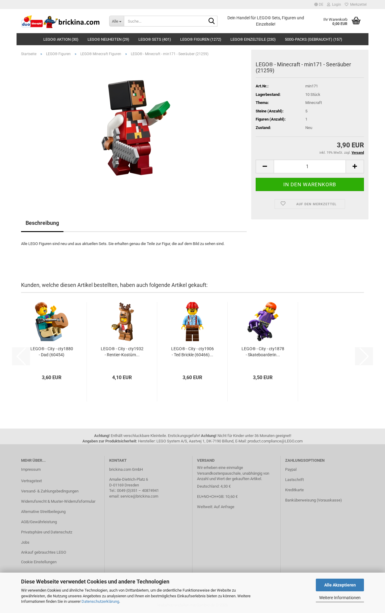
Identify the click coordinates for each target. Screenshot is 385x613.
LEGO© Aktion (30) (61, 39)
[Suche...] (211, 21)
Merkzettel (357, 4)
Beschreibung (42, 223)
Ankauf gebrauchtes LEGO (43, 552)
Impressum (31, 469)
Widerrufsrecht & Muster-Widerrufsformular (58, 501)
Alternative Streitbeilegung (43, 511)
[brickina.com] (60, 21)
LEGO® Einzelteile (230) (253, 39)
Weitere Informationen (340, 597)
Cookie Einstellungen (39, 562)
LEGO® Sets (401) (154, 39)
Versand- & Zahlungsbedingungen (50, 491)
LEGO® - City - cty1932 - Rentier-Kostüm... (122, 351)
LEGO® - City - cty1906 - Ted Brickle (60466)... (192, 351)
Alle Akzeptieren (340, 585)
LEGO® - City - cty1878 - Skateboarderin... (263, 351)
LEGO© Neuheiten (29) (108, 39)
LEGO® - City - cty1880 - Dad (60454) (51, 351)
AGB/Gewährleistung (39, 522)
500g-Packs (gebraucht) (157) (313, 39)
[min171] (133, 129)
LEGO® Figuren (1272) (200, 39)
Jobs (25, 542)
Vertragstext (31, 481)
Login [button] (335, 4)
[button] (319, 4)
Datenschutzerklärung (100, 601)
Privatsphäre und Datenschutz (46, 532)
